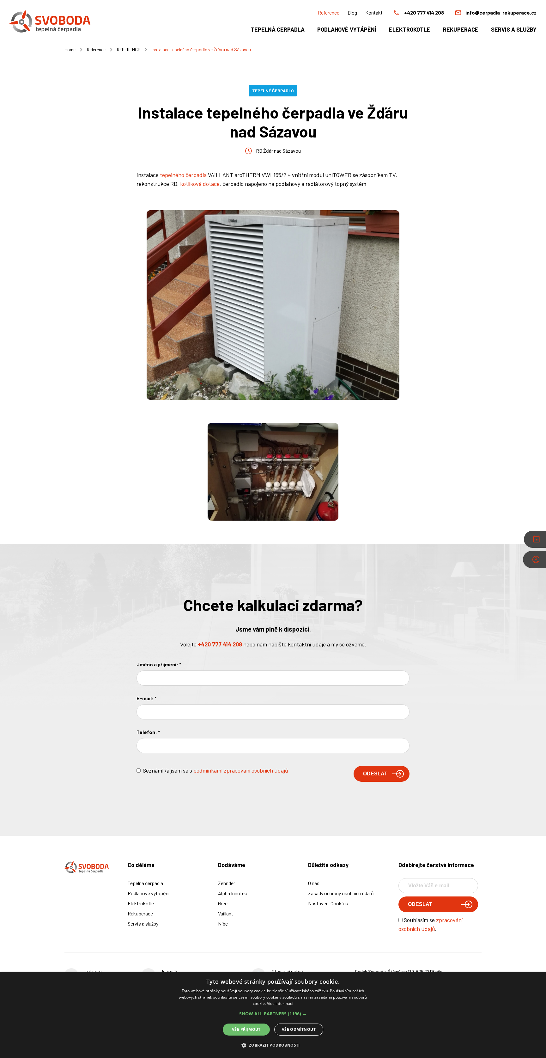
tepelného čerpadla (183, 174)
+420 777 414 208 (220, 644)
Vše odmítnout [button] (299, 1029)
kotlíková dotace (200, 183)
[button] (273, 1013)
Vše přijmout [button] (246, 1029)
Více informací (280, 1003)
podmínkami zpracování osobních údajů (240, 770)
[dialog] (273, 1015)
